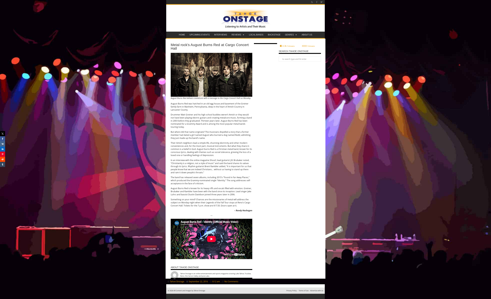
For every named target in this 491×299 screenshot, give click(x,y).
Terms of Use (304, 290)
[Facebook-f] (317, 2)
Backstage (274, 35)
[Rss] (312, 2)
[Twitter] (321, 2)
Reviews (236, 35)
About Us (307, 35)
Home (182, 35)
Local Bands (256, 35)
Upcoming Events (199, 35)
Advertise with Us (316, 290)
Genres (289, 35)
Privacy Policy (291, 290)
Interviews (220, 35)
